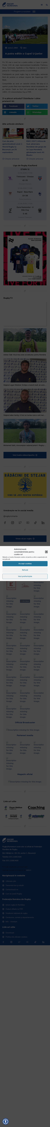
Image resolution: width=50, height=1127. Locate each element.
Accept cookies (25, 563)
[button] (46, 552)
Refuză (25, 570)
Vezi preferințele (25, 576)
